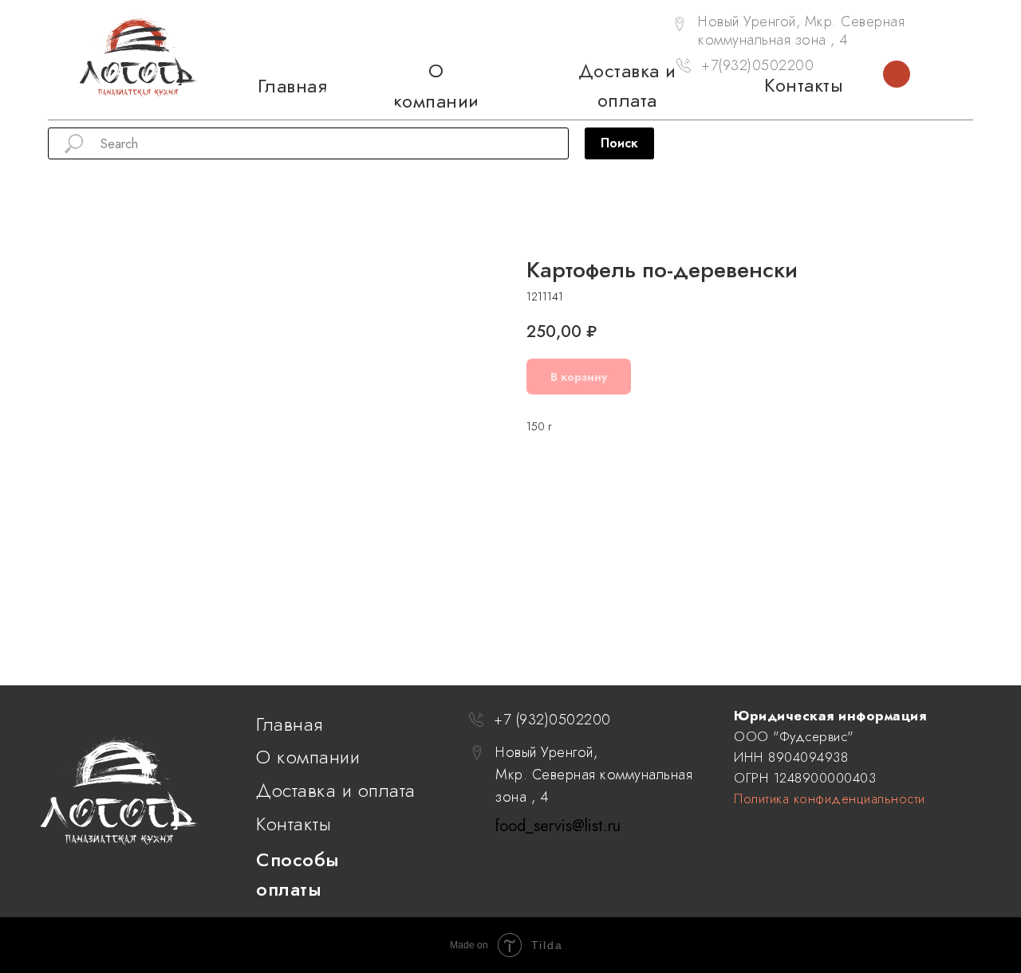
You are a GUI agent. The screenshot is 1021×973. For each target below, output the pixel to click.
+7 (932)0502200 (552, 719)
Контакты (293, 824)
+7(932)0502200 (757, 65)
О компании (308, 757)
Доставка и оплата (336, 790)
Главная (289, 724)
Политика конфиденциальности (829, 798)
